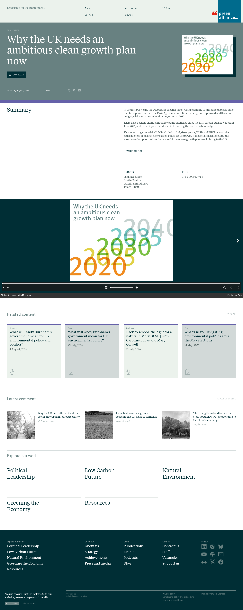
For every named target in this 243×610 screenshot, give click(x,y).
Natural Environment (24, 558)
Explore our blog (226, 399)
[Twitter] (69, 90)
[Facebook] (74, 90)
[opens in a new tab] (212, 547)
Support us (171, 563)
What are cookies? (29, 603)
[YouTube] (204, 554)
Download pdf (133, 150)
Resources (15, 569)
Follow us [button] (128, 14)
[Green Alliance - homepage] (226, 11)
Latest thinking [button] (131, 7)
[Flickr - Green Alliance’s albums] (204, 562)
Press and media (98, 563)
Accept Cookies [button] (12, 603)
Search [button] (169, 7)
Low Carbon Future (22, 552)
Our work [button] (89, 14)
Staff (166, 552)
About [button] (87, 7)
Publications (134, 546)
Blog (127, 563)
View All (232, 314)
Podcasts (131, 558)
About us (92, 546)
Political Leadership (23, 546)
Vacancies (170, 558)
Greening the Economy (25, 563)
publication (13, 30)
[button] (179, 7)
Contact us (170, 546)
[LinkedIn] (79, 90)
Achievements (96, 558)
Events (129, 552)
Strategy (91, 552)
